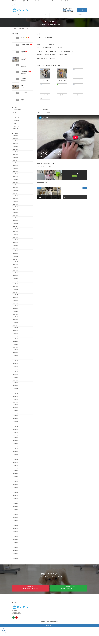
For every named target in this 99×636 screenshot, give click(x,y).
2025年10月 (15, 163)
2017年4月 (15, 443)
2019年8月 (15, 366)
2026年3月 (15, 149)
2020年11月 (15, 325)
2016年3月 (15, 479)
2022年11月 (15, 259)
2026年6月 (15, 141)
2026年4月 (15, 146)
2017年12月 (15, 421)
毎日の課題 (23, 51)
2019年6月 (15, 371)
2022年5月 (15, 275)
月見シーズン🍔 (24, 37)
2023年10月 (15, 229)
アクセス (4, 630)
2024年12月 (15, 190)
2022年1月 (15, 286)
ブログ (46, 182)
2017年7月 (15, 435)
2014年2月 (15, 547)
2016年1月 (15, 484)
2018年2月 (15, 415)
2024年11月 (15, 193)
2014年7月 (15, 534)
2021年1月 (15, 319)
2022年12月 (15, 256)
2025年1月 (15, 187)
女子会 (21, 85)
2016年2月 (15, 481)
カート (13, 6)
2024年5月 (15, 209)
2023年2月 (15, 251)
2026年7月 (15, 138)
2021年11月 (15, 292)
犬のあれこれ (16, 128)
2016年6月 (15, 470)
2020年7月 (15, 336)
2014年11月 (15, 523)
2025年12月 (15, 157)
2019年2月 (15, 382)
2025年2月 (15, 184)
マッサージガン (23, 92)
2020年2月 (15, 349)
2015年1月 (15, 517)
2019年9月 (15, 363)
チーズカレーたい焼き (26, 44)
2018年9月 (15, 396)
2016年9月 (15, 462)
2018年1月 (15, 418)
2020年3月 (15, 347)
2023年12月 (15, 223)
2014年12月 (15, 520)
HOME (3, 628)
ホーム (13, 4)
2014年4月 (15, 542)
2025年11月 (15, 160)
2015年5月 (15, 506)
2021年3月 (15, 314)
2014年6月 (15, 536)
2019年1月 (15, 385)
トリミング (16, 115)
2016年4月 (15, 476)
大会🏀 (23, 64)
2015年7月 (15, 501)
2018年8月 (15, 399)
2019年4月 (15, 377)
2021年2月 (15, 316)
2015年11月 (15, 490)
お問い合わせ (82, 10)
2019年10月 (15, 360)
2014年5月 (15, 539)
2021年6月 (15, 306)
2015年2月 (15, 514)
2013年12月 (15, 553)
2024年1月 (15, 220)
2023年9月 (15, 231)
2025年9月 (15, 165)
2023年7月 (15, 237)
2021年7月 (15, 303)
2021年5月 (15, 308)
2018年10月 (15, 393)
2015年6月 (15, 503)
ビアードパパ (23, 78)
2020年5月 (15, 341)
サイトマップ (20, 597)
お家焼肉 (22, 99)
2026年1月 (15, 154)
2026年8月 (15, 135)
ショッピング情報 (17, 109)
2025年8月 (15, 168)
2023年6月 (15, 239)
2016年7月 (15, 468)
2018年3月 (15, 413)
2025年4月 (15, 179)
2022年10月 (15, 261)
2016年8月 (15, 465)
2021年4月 (15, 311)
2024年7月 (15, 204)
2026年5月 (15, 143)
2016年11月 (15, 457)
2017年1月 (15, 451)
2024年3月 (15, 215)
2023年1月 (15, 253)
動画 (15, 123)
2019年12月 (15, 355)
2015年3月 (15, 512)
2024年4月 (15, 212)
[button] (30, 588)
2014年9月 (15, 528)
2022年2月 (15, 284)
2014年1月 (15, 550)
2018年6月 (15, 404)
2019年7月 (15, 369)
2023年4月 (15, 245)
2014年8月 (15, 531)
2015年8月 (15, 498)
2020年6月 (15, 339)
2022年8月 (15, 267)
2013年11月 (15, 556)
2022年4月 (15, 278)
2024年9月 (15, 198)
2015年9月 (15, 495)
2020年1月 (15, 352)
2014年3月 (15, 545)
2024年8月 (15, 201)
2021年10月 (15, 294)
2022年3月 (15, 281)
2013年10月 (15, 558)
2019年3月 (15, 380)
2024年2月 (15, 218)
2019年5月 (15, 374)
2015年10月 (15, 492)
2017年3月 (15, 446)
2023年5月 (15, 242)
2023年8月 (15, 234)
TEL (3, 633)
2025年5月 (15, 176)
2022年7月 (15, 270)
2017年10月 (15, 426)
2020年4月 (15, 344)
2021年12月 (15, 289)
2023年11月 (15, 226)
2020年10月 (15, 327)
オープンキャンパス (25, 71)
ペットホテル (17, 120)
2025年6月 (15, 174)
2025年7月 (15, 171)
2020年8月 (15, 333)
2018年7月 (15, 402)
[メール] (13, 617)
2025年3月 (15, 182)
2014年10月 (15, 525)
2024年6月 (15, 207)
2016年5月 (15, 473)
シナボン (23, 58)
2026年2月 (15, 152)
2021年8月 (15, 300)
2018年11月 (15, 391)
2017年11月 (15, 424)
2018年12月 (15, 388)
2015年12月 (15, 487)
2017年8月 (15, 432)
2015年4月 (15, 509)
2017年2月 (15, 448)
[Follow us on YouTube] (16, 617)
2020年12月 (15, 322)
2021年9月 (15, 297)
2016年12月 (15, 454)
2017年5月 (15, 440)
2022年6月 (15, 272)
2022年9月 (15, 264)
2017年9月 (15, 429)
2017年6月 (15, 437)
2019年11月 (15, 358)
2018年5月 (15, 407)
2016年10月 (15, 459)
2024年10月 (15, 196)
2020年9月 (15, 330)
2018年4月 (15, 410)
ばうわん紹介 (17, 117)
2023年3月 (15, 248)
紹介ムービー (17, 126)
